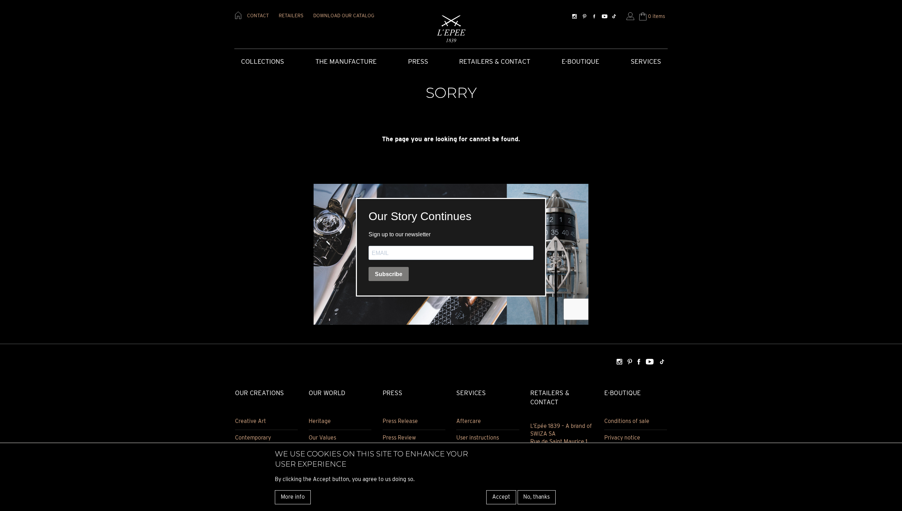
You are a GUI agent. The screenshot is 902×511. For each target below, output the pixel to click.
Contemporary (253, 437)
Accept (501, 496)
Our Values (322, 437)
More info (293, 496)
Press (418, 61)
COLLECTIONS (262, 61)
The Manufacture (346, 61)
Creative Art (250, 421)
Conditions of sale (626, 421)
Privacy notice (622, 437)
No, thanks (536, 496)
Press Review (399, 437)
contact (258, 15)
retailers (291, 15)
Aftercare (468, 421)
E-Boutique (580, 61)
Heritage (320, 421)
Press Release (400, 421)
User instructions (477, 437)
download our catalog (343, 15)
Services (646, 61)
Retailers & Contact (494, 61)
